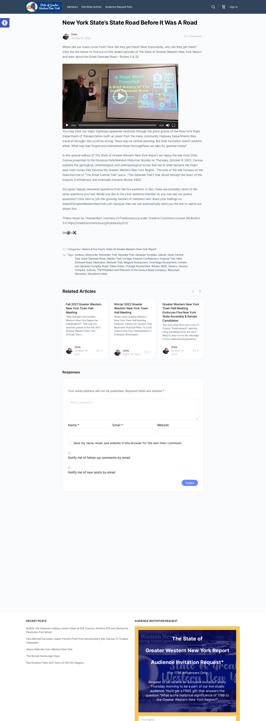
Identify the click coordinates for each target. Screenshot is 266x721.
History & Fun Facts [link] (93, 249)
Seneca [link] (172, 266)
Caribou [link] (79, 254)
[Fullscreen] (173, 125)
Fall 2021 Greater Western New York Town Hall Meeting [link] (84, 308)
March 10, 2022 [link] (131, 354)
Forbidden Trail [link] (108, 254)
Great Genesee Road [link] (93, 258)
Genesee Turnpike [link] (146, 254)
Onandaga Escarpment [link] (163, 262)
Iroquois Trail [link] (167, 258)
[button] (120, 96)
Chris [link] (74, 34)
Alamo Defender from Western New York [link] (49, 649)
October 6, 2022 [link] (81, 38)
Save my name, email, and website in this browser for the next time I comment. (127, 443)
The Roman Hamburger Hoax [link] (43, 655)
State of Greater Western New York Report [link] (131, 249)
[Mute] (168, 125)
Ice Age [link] (127, 258)
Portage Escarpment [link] (138, 266)
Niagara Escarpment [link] (136, 262)
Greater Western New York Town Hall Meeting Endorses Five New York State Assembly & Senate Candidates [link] (180, 312)
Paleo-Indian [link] (117, 266)
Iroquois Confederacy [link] (146, 258)
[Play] (67, 125)
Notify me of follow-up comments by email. (99, 457)
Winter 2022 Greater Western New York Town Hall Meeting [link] (131, 308)
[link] (4, 23)
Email (118, 425)
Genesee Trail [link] (126, 254)
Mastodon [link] (99, 262)
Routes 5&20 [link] (159, 266)
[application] (120, 96)
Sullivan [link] (91, 269)
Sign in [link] (234, 6)
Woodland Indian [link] (97, 273)
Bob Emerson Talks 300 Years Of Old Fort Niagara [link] (55, 662)
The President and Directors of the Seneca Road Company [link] (131, 269)
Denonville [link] (91, 254)
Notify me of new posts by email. (92, 472)
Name (73, 425)
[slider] (117, 125)
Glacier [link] (162, 254)
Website (163, 425)
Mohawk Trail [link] (114, 262)
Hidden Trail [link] (114, 258)
